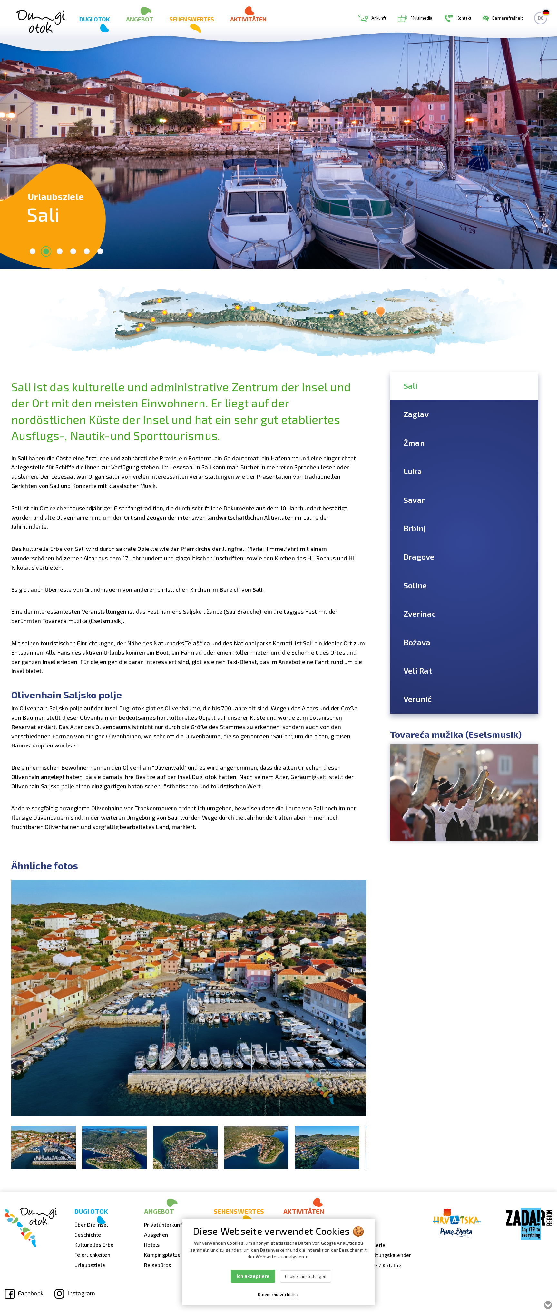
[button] (361, 885)
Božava (417, 642)
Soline (415, 585)
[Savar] (252, 308)
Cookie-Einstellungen (305, 1276)
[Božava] (164, 312)
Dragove (419, 556)
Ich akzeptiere (253, 1276)
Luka (413, 471)
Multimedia (422, 18)
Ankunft (378, 18)
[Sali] (380, 311)
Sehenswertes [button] (191, 19)
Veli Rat (418, 670)
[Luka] (331, 316)
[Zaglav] (365, 313)
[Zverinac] (159, 301)
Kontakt (464, 18)
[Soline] (153, 320)
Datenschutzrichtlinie (278, 1294)
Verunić (418, 699)
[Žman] (341, 313)
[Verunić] (140, 325)
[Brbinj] (237, 307)
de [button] (540, 18)
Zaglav (416, 414)
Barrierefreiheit (507, 18)
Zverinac (420, 613)
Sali (411, 385)
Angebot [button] (139, 19)
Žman (414, 442)
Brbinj (415, 528)
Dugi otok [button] (94, 19)
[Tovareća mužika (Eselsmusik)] (464, 792)
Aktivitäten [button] (248, 19)
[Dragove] (189, 314)
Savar (414, 499)
